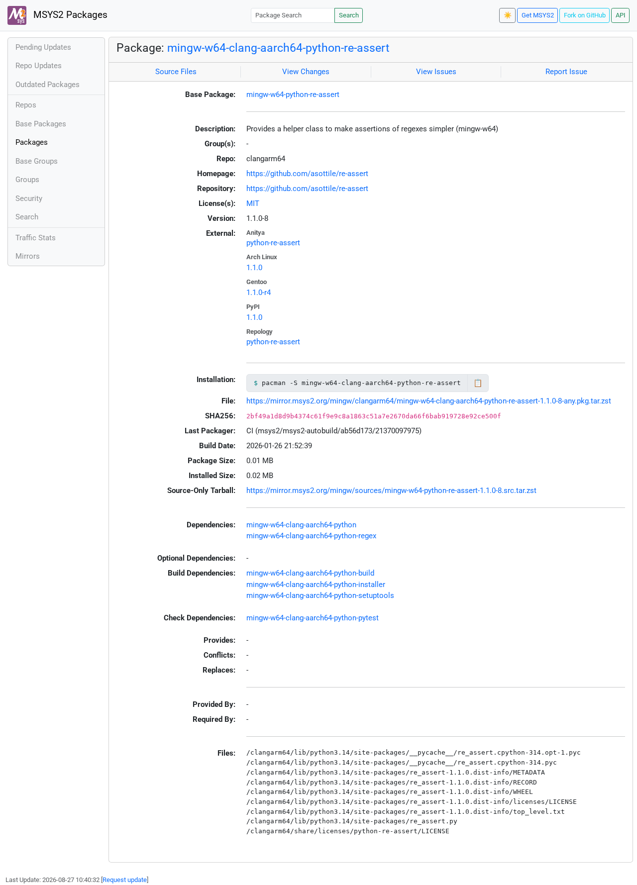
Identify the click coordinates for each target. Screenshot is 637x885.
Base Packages (40, 123)
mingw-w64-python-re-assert (292, 94)
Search (349, 15)
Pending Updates (43, 47)
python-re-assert (273, 242)
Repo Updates (38, 65)
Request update (125, 880)
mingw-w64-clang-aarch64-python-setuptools (320, 595)
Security (28, 198)
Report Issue (566, 71)
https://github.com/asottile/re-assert (307, 173)
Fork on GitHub (585, 15)
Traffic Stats (35, 237)
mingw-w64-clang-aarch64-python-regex (311, 535)
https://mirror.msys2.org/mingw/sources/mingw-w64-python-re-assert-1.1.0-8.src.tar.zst (391, 490)
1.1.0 (254, 267)
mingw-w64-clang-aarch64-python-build (310, 573)
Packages (31, 142)
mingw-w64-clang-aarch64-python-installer (315, 584)
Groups (27, 179)
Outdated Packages (47, 84)
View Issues (436, 71)
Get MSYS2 (538, 15)
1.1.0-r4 (258, 292)
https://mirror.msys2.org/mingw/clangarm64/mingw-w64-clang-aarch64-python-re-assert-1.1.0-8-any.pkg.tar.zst (428, 400)
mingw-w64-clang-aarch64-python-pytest (312, 617)
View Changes (305, 71)
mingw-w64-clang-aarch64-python (301, 524)
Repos (25, 104)
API (621, 15)
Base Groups (36, 161)
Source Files (176, 71)
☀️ (508, 15)
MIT (252, 203)
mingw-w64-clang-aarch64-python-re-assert (278, 47)
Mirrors (27, 256)
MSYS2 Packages (69, 14)
